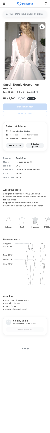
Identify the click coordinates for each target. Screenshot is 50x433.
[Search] (46, 3)
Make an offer (25, 113)
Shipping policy (35, 145)
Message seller (25, 106)
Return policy (15, 145)
